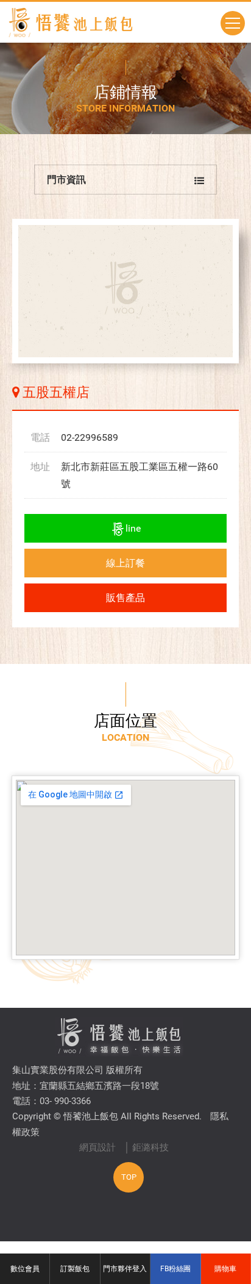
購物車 (225, 1268)
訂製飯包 (75, 1268)
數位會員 (25, 1268)
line (133, 528)
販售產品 (125, 598)
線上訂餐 (125, 563)
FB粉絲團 (175, 1268)
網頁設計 (97, 1147)
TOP (128, 1177)
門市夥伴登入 (125, 1268)
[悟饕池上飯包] (70, 22)
